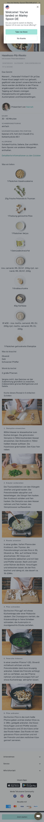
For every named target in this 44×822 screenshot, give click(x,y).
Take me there (21, 32)
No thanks (21, 38)
